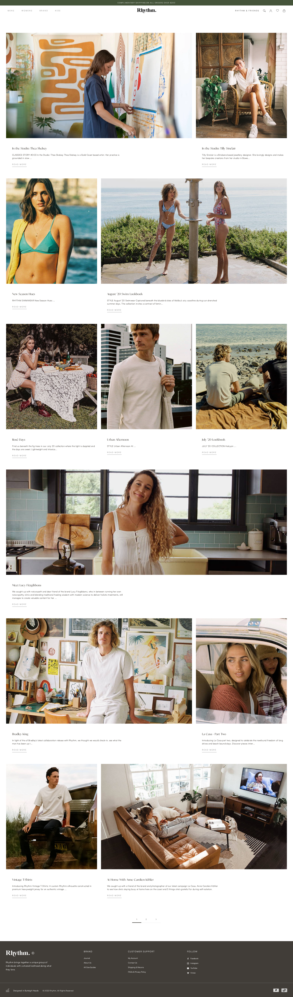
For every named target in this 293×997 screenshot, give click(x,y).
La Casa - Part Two (214, 734)
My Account (133, 958)
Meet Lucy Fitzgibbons (26, 585)
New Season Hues (23, 294)
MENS (11, 10)
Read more (19, 164)
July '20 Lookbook (213, 439)
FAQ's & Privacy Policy (137, 972)
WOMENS (27, 10)
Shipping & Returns (136, 967)
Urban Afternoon (118, 439)
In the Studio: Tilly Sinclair (219, 148)
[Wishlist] (277, 10)
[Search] (264, 10)
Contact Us (132, 963)
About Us (87, 963)
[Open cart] (284, 10)
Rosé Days (18, 439)
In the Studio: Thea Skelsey (29, 148)
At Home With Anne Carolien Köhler (130, 879)
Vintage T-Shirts (22, 879)
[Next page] (156, 919)
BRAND (44, 10)
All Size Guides (90, 967)
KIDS (58, 10)
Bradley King (20, 734)
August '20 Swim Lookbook (125, 294)
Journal (87, 958)
